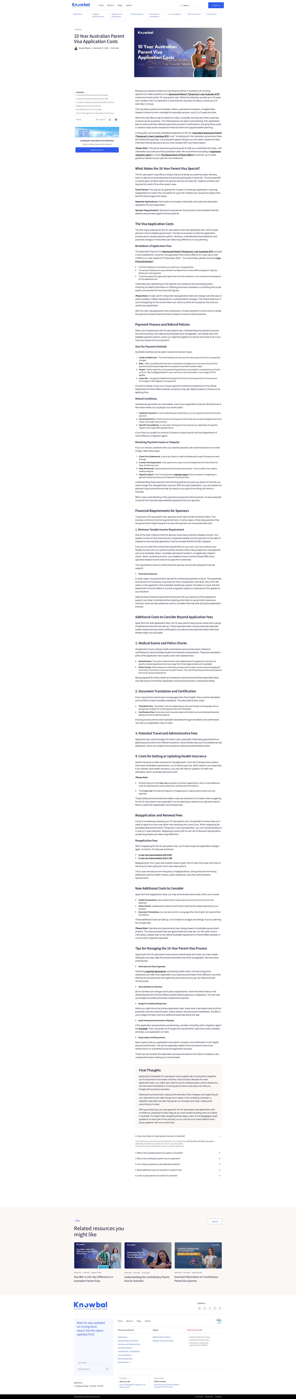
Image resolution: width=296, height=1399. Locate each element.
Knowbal (205, 1115)
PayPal (157, 372)
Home (101, 5)
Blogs (120, 5)
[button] (125, 1355)
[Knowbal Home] (81, 5)
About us (110, 5)
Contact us (216, 5)
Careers (129, 5)
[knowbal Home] (90, 1306)
